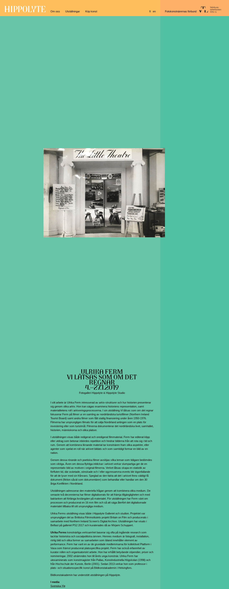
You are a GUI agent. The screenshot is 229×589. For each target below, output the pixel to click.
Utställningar (72, 11)
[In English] (154, 11)
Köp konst (91, 11)
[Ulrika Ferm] (104, 192)
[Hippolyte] (25, 11)
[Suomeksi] (150, 11)
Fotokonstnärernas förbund (180, 11)
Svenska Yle (57, 586)
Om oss (55, 11)
